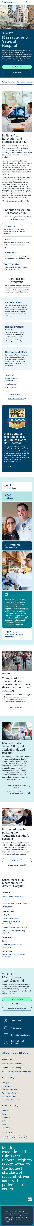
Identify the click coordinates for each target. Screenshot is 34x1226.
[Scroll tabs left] (1, 82)
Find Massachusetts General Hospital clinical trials (16, 792)
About (5, 1111)
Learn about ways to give (16, 865)
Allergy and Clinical (12, 380)
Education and (11, 1068)
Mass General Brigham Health (16, 1072)
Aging (9, 375)
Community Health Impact (13, 927)
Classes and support (12, 944)
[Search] (26, 2)
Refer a (7, 907)
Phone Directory (17, 1004)
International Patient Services (17, 1008)
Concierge (12, 394)
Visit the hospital (17, 67)
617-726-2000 (18, 999)
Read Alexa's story (16, 707)
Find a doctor (17, 72)
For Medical (11, 1100)
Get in (6, 1086)
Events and (9, 1096)
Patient (7, 1059)
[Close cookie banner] (26, 1209)
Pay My (6, 1083)
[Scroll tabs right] (33, 82)
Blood (10, 387)
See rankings (8, 466)
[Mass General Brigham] (8, 2)
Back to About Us (9, 7)
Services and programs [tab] (24, 82)
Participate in (10, 1093)
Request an (10, 1090)
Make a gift (15, 860)
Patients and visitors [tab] (8, 82)
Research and (10, 918)
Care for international (12, 896)
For (7, 1128)
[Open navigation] (31, 2)
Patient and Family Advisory (14, 903)
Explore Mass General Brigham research (16, 786)
